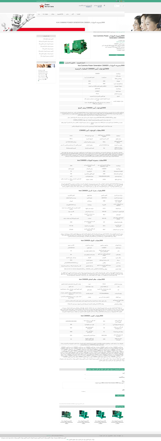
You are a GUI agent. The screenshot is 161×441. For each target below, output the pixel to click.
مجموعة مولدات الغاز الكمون (47, 46)
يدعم (67, 14)
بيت (39, 14)
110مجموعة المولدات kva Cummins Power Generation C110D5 (117, 422)
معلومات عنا (45, 14)
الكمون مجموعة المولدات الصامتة (46, 51)
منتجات (52, 14)
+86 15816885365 (42, 71)
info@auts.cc (89, 6)
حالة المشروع (60, 14)
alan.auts (100, 6)
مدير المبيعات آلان (41, 74)
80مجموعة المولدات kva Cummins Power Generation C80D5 (66, 422)
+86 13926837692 (42, 73)
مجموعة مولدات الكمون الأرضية (47, 41)
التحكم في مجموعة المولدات (47, 56)
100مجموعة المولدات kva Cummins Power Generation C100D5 (100, 422)
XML (68, 439)
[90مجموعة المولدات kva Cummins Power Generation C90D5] (83, 419)
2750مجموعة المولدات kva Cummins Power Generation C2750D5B (71, 403)
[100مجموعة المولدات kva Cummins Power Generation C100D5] (100, 419)
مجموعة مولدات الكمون (48, 48)
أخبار (73, 14)
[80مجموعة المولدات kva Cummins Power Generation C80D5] (66, 419)
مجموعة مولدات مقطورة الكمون (47, 53)
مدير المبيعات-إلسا (42, 76)
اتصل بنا (78, 14)
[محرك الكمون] (47, 8)
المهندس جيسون (41, 79)
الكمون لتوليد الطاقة (120, 41)
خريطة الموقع (49, 435)
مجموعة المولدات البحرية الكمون (46, 43)
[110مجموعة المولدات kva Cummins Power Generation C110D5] (117, 419)
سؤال (117, 55)
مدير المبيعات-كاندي (42, 77)
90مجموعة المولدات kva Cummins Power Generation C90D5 (83, 422)
